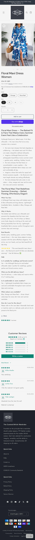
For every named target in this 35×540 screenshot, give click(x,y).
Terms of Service (8, 494)
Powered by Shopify (19, 530)
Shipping (10, 83)
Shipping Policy (8, 490)
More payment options (17, 126)
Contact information (14, 536)
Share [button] (5, 316)
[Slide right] (21, 70)
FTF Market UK (10, 530)
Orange (13, 95)
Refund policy (29, 530)
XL (9, 102)
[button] (4, 13)
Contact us (7, 462)
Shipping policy (27, 533)
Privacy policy (9, 533)
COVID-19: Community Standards (13, 470)
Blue (4, 95)
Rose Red (23, 95)
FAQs (5, 458)
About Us (6, 454)
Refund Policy (8, 486)
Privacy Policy (8, 482)
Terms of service (18, 533)
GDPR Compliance (9, 466)
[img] (5, 368)
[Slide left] (14, 70)
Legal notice (24, 536)
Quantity (3, 106)
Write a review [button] (17, 356)
